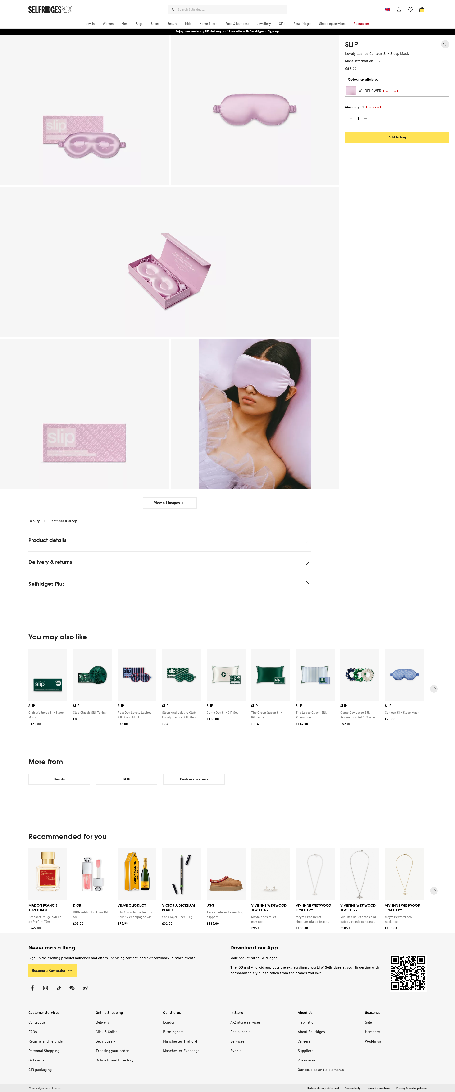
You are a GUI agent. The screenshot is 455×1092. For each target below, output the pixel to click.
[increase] (366, 118)
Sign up (273, 31)
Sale (368, 1022)
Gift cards (36, 1060)
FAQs (32, 1032)
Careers (304, 1041)
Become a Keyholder (49, 970)
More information (359, 61)
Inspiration (306, 1022)
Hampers (372, 1032)
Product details (47, 540)
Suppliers (306, 1050)
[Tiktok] (59, 991)
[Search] (174, 9)
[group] (227, 689)
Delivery (102, 1022)
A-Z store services (245, 1022)
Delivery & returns (50, 562)
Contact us (37, 1022)
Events (235, 1050)
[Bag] (422, 9)
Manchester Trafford (180, 1041)
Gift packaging (40, 1069)
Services (237, 1041)
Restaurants (240, 1032)
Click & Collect (107, 1032)
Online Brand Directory (115, 1060)
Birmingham (173, 1032)
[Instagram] (45, 991)
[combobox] (231, 9)
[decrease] (351, 118)
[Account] (399, 9)
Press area (306, 1060)
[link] (46, 715)
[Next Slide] (434, 689)
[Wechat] (72, 991)
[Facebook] (32, 991)
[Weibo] (85, 991)
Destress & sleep (63, 521)
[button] (397, 91)
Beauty (34, 521)
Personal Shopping (43, 1050)
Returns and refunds (45, 1041)
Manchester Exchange (181, 1050)
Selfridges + (105, 1041)
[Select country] (387, 9)
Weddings (373, 1041)
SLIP (351, 44)
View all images (167, 502)
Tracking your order (112, 1050)
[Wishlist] (410, 9)
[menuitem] (90, 23)
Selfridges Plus (46, 583)
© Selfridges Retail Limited (44, 1088)
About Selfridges (311, 1032)
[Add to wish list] (445, 44)
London (169, 1022)
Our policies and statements (321, 1069)
